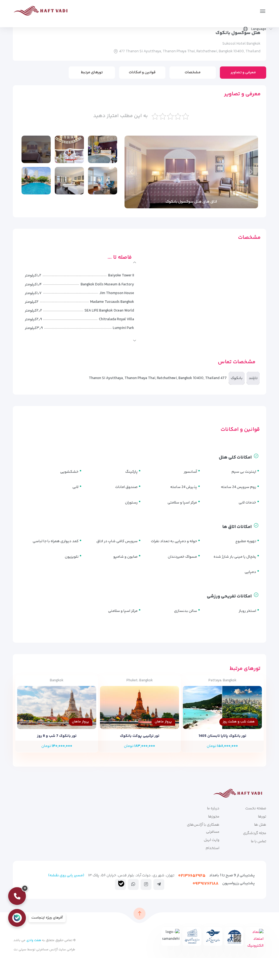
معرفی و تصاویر (243, 72)
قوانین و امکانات (142, 72)
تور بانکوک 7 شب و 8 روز (57, 736)
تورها (262, 817)
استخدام (212, 848)
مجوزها (213, 817)
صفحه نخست (255, 808)
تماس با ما (258, 841)
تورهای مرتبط (92, 72)
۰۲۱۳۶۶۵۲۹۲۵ (191, 875)
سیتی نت (20, 949)
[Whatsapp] (133, 884)
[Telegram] (158, 884)
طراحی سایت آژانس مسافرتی (55, 949)
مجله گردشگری (254, 833)
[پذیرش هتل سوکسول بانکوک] (102, 149)
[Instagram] (146, 884)
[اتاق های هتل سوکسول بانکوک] (69, 149)
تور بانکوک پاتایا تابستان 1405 (222, 736)
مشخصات (193, 72)
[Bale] (121, 883)
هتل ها (260, 825)
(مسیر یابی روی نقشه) (66, 875)
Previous (251, 171)
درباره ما (213, 808)
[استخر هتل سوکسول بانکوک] (36, 180)
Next (131, 171)
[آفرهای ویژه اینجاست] (17, 918)
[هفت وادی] (42, 11)
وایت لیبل (211, 840)
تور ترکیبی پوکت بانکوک (139, 736)
